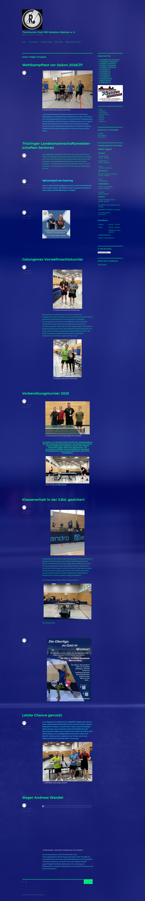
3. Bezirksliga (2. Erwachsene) (108, 61)
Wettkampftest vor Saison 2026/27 (52, 65)
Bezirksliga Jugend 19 (105, 78)
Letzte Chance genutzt (42, 715)
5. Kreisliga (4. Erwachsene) (107, 65)
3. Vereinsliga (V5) (104, 76)
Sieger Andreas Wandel (42, 797)
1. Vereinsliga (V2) (104, 71)
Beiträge (101, 116)
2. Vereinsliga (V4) (104, 75)
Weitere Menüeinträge (73, 42)
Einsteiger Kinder (46, 42)
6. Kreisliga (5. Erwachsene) (107, 67)
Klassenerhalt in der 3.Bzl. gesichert (53, 500)
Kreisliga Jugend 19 (105, 80)
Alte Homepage (102, 264)
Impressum (102, 121)
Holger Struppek (26, 76)
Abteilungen (59, 42)
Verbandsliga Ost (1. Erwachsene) (109, 59)
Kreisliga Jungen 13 (105, 82)
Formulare (102, 118)
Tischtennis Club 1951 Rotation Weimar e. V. (48, 32)
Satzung (101, 119)
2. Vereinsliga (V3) (104, 73)
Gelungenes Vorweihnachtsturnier (52, 259)
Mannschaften (33, 42)
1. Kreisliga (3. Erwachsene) (107, 63)
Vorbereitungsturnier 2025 (45, 393)
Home (24, 42)
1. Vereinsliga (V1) (104, 69)
